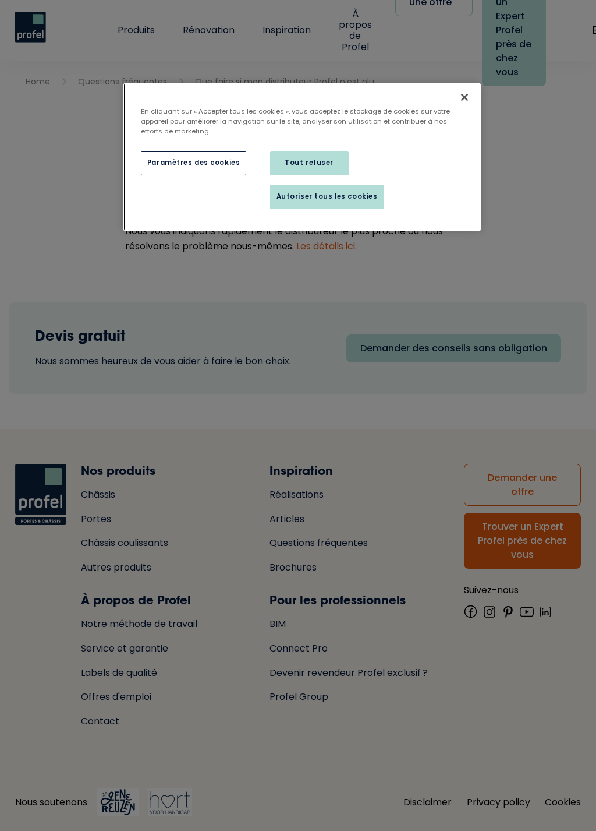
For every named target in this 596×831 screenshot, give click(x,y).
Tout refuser (309, 162)
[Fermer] (464, 97)
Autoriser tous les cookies (327, 196)
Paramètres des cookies (193, 162)
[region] (302, 157)
